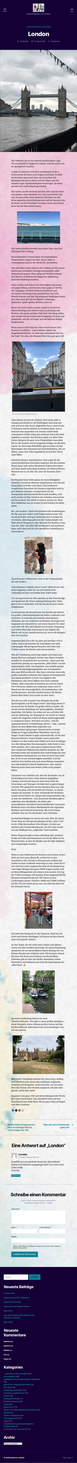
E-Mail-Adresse (45, 1227)
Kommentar (15, 1209)
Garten (6, 1396)
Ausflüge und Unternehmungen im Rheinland (22, 1379)
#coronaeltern (9, 1376)
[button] (13, 1110)
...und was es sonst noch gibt (38, 27)
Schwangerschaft (11, 1418)
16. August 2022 (39, 41)
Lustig (6, 1404)
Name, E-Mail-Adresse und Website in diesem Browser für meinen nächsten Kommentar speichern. (36, 1247)
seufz (6, 1421)
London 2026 (9, 1293)
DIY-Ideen (8, 1387)
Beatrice (26, 41)
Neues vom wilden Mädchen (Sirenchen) (20, 1410)
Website (14, 1237)
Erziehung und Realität (13, 1390)
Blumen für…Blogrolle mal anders (17, 1385)
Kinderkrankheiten (11, 1401)
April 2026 (8, 1311)
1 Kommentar (55, 41)
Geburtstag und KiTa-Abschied (16, 1298)
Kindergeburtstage (11, 1399)
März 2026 (8, 1322)
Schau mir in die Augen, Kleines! (16, 1306)
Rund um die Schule (12, 1415)
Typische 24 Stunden (12, 1302)
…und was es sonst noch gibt (15, 1374)
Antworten (16, 1175)
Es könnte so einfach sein (14, 1393)
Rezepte (7, 1413)
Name (13, 1227)
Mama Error (8, 1407)
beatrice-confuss (17, 1458)
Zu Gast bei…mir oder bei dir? (16, 1429)
